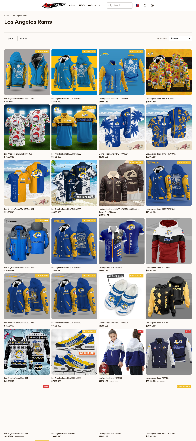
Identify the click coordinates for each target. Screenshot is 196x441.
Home (6, 16)
